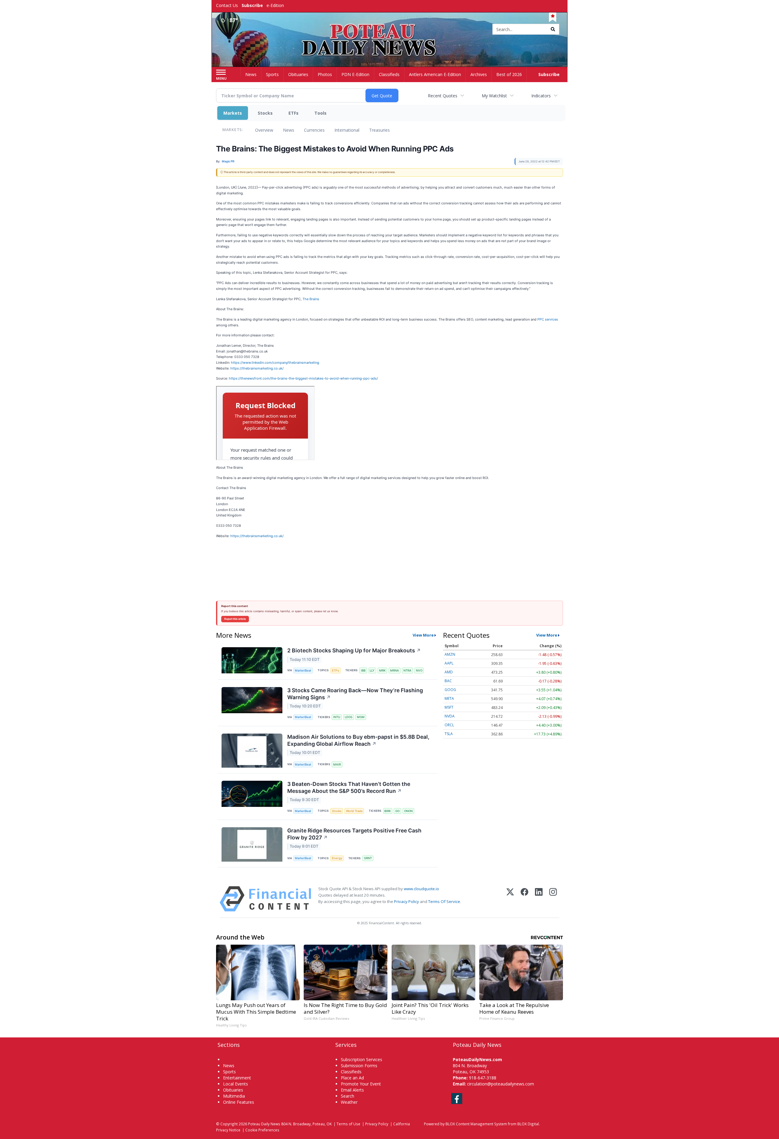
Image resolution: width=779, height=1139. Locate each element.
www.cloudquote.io (421, 888)
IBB (363, 670)
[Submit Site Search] (553, 29)
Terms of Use (348, 1123)
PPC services (547, 319)
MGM (361, 717)
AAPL (449, 663)
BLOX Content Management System (476, 1123)
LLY (372, 670)
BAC (448, 680)
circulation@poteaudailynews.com (500, 1084)
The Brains (310, 299)
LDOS (348, 717)
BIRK (387, 811)
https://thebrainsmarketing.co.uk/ (257, 368)
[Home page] (389, 30)
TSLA (449, 733)
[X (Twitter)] (510, 899)
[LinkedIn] (539, 899)
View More (423, 635)
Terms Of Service (444, 901)
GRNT (368, 858)
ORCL (449, 725)
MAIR (337, 764)
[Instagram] (553, 899)
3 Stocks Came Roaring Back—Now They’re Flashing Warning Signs (355, 693)
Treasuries (379, 130)
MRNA (394, 670)
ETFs (293, 113)
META (449, 698)
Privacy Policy (406, 901)
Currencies (314, 130)
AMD (449, 672)
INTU (336, 717)
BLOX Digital (528, 1123)
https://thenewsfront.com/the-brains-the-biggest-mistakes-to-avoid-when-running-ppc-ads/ (303, 378)
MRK (382, 670)
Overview (264, 130)
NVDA (450, 716)
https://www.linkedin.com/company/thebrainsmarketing (275, 362)
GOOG (450, 689)
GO (397, 811)
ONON (408, 811)
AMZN (450, 654)
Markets (232, 113)
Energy (337, 858)
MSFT (449, 707)
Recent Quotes (442, 96)
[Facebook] (524, 899)
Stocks (265, 113)
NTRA (407, 670)
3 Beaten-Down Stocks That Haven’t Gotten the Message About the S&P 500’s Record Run (348, 787)
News (288, 130)
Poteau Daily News (264, 1123)
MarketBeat (303, 670)
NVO (419, 670)
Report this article (235, 618)
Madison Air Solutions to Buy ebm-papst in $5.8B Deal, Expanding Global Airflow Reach (358, 740)
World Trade (354, 811)
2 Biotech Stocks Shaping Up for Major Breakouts (354, 650)
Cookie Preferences (262, 1129)
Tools (320, 113)
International (346, 130)
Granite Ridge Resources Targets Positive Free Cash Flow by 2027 (354, 834)
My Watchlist (494, 96)
